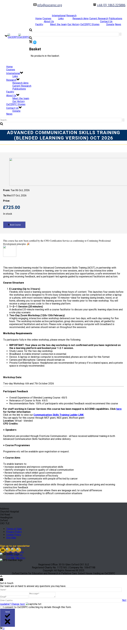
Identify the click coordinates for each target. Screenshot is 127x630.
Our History (73, 24)
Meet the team (58, 24)
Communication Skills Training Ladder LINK (58, 414)
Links (61, 18)
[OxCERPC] (18, 35)
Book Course (15, 225)
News (118, 24)
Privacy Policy (14, 531)
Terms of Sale (14, 528)
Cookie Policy (13, 534)
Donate (110, 24)
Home (38, 18)
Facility (39, 24)
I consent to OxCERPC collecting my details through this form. (37, 607)
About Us (49, 21)
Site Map (11, 537)
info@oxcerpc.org (49, 5)
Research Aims (80, 18)
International (59, 15)
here (119, 408)
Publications (115, 18)
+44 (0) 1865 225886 (111, 5)
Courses (46, 18)
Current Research (98, 18)
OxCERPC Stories (89, 24)
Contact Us (106, 21)
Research (71, 15)
